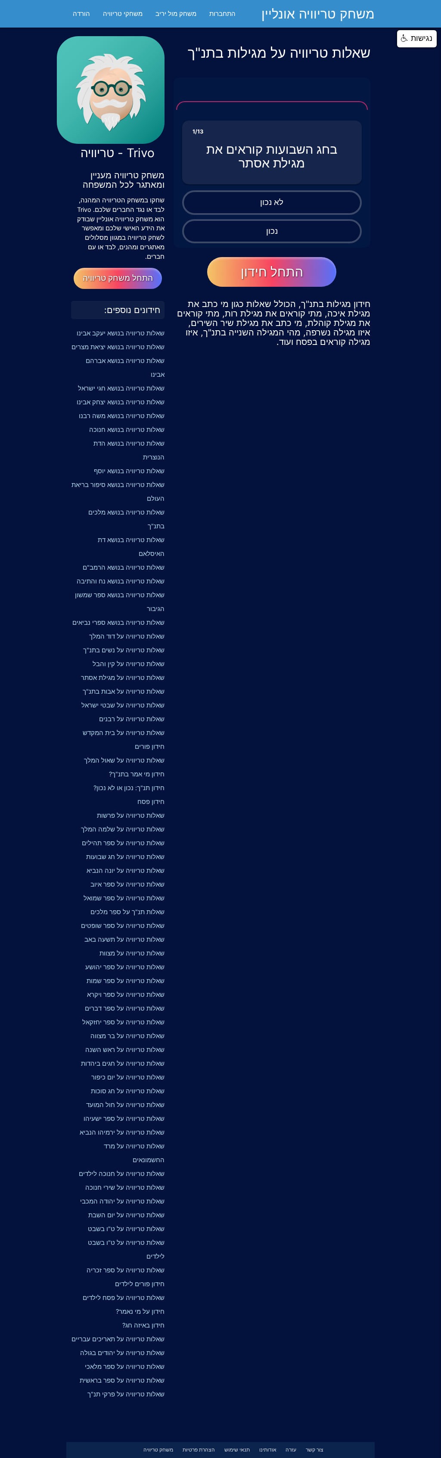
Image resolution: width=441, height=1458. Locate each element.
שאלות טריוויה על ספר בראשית (122, 1380)
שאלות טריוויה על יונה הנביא (126, 871)
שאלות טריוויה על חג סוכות (128, 1091)
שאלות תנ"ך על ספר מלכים (127, 912)
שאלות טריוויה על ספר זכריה (126, 1270)
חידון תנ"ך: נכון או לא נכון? (129, 788)
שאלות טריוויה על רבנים (132, 719)
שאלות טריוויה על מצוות (132, 953)
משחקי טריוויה (123, 14)
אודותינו (267, 1450)
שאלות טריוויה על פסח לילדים (124, 1298)
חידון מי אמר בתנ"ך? (137, 774)
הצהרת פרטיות (199, 1450)
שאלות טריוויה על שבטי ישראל (123, 705)
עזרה (291, 1450)
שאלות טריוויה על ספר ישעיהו (124, 1119)
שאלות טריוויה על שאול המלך (124, 760)
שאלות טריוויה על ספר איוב (127, 884)
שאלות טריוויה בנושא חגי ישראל (121, 388)
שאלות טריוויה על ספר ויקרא (126, 995)
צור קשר (314, 1450)
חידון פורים (150, 747)
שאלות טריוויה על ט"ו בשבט (126, 1229)
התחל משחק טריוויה (118, 278)
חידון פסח (151, 802)
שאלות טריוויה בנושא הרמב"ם (124, 567)
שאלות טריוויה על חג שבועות (125, 857)
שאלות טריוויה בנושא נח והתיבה (121, 581)
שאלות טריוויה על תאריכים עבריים (118, 1339)
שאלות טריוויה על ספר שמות (126, 981)
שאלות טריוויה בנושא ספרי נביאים (118, 623)
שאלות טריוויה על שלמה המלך (123, 829)
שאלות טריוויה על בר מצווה (127, 1036)
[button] (417, 38)
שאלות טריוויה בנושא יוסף (129, 471)
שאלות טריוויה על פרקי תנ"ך (126, 1394)
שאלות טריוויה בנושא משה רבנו (122, 416)
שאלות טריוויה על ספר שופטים (123, 926)
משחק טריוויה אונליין (318, 14)
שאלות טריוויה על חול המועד (125, 1105)
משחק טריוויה (158, 1450)
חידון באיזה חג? (143, 1325)
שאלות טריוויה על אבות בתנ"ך (124, 691)
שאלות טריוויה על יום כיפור (128, 1077)
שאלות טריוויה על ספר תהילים (123, 843)
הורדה (81, 14)
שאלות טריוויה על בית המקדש (124, 733)
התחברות (222, 14)
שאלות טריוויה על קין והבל (129, 664)
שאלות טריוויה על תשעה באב (124, 939)
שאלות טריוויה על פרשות (131, 815)
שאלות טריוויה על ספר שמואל (124, 898)
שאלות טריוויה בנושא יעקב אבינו (121, 333)
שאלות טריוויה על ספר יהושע (125, 967)
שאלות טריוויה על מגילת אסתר (123, 678)
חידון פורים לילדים (140, 1284)
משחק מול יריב (175, 14)
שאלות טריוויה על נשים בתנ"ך (124, 650)
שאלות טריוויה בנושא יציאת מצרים (118, 347)
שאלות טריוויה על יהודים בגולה (122, 1353)
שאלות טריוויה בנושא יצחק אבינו (121, 402)
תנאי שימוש (237, 1450)
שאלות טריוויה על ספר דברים (125, 1008)
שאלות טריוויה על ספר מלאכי (125, 1367)
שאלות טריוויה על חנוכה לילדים (122, 1174)
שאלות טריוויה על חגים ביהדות (123, 1063)
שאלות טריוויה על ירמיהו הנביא (122, 1132)
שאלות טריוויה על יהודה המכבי (122, 1201)
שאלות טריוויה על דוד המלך (127, 636)
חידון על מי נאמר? (140, 1311)
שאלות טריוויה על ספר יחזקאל (123, 1022)
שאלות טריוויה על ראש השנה (125, 1050)
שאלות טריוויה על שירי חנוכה (125, 1187)
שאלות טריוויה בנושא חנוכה (127, 430)
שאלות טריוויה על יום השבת (126, 1215)
